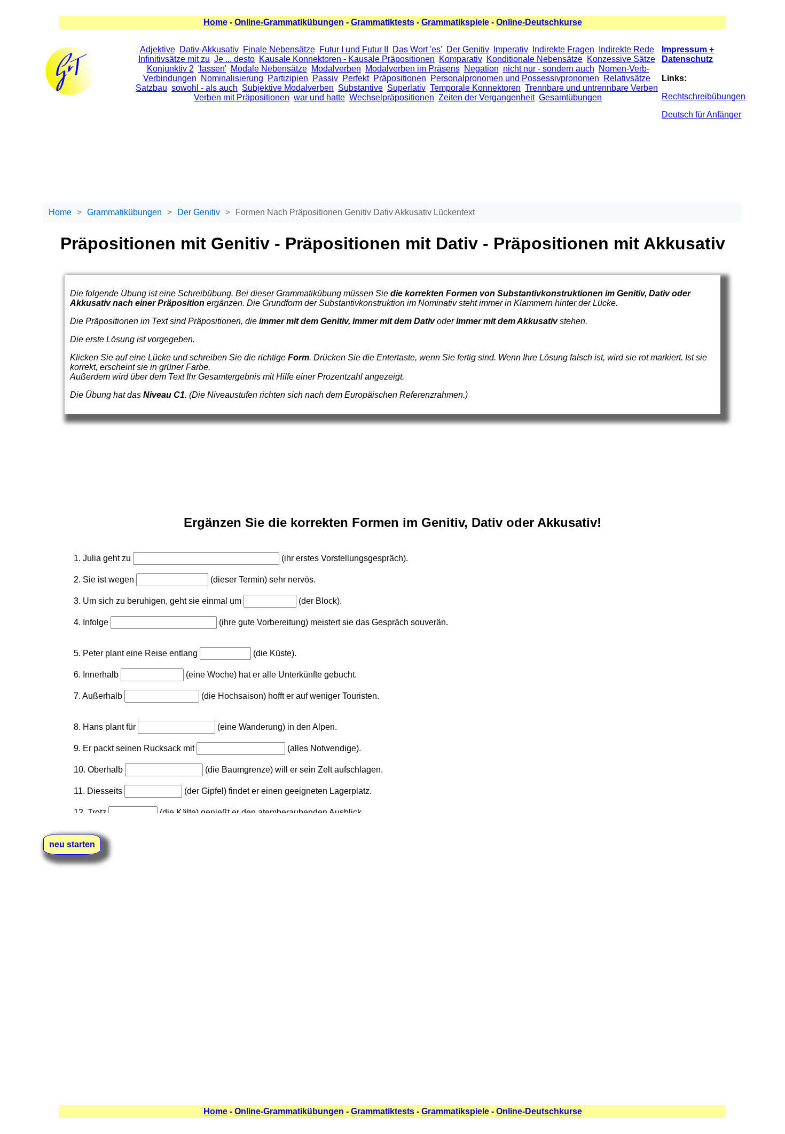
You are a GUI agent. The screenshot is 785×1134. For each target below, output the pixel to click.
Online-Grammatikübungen (289, 22)
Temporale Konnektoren (475, 87)
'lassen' (212, 68)
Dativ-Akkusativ (209, 49)
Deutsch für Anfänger (701, 114)
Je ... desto (234, 59)
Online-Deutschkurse (539, 22)
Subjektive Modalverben (288, 87)
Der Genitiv (467, 49)
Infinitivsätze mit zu (174, 59)
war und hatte (319, 97)
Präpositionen (399, 78)
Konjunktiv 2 (170, 68)
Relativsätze (626, 78)
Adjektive (157, 49)
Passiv (325, 78)
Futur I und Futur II (353, 49)
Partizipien (288, 78)
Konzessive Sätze (621, 59)
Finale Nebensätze (279, 49)
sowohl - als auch (204, 87)
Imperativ (510, 49)
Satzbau (151, 87)
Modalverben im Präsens (412, 68)
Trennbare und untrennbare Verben (591, 87)
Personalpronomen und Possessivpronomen (514, 78)
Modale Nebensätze (269, 68)
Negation (481, 68)
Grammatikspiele (455, 22)
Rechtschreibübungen (703, 96)
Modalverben (336, 68)
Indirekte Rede (626, 49)
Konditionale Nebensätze (534, 59)
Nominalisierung (232, 78)
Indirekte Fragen (563, 49)
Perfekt (355, 78)
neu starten (72, 844)
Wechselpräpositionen (391, 97)
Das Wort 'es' (417, 49)
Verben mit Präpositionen (241, 97)
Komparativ (460, 59)
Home (215, 22)
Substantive (360, 87)
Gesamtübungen (570, 97)
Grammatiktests (382, 22)
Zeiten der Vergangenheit (486, 97)
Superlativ (406, 87)
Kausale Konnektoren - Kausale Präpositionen (347, 59)
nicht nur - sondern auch (548, 68)
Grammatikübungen (124, 212)
